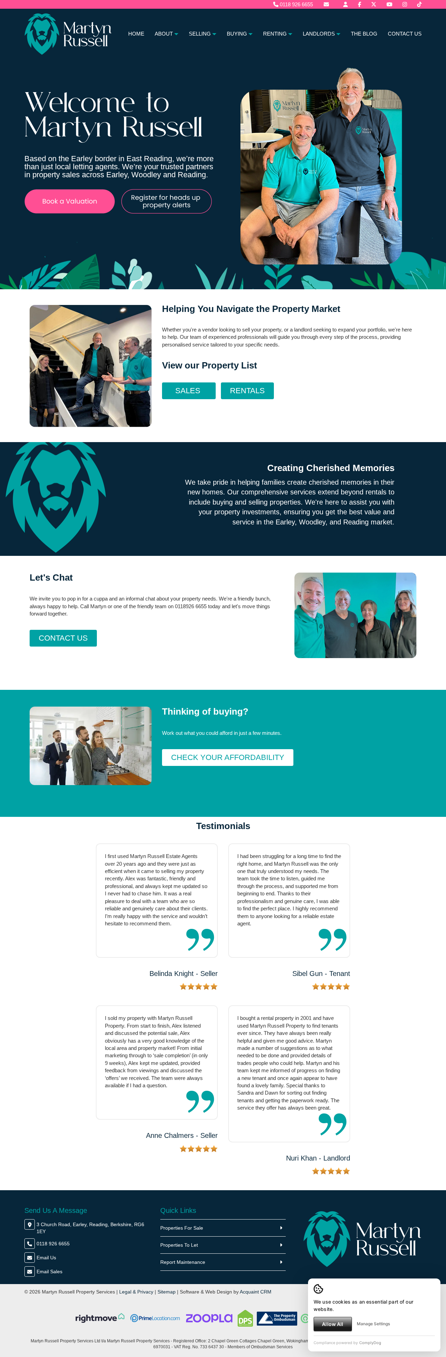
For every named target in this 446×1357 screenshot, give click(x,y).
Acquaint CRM (255, 1292)
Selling (200, 34)
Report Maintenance (182, 1262)
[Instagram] (404, 4)
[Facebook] (359, 4)
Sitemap (166, 1292)
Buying (237, 34)
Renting (275, 34)
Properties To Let (179, 1245)
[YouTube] (389, 4)
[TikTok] (419, 4)
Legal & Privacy (136, 1292)
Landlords (319, 34)
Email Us (46, 1257)
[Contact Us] (345, 4)
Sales (189, 390)
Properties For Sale (181, 1228)
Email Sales (49, 1271)
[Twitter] (373, 4)
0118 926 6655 (295, 4)
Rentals (247, 390)
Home (136, 34)
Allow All (332, 1324)
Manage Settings (373, 1323)
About (164, 34)
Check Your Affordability (227, 757)
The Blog (364, 34)
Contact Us (405, 34)
